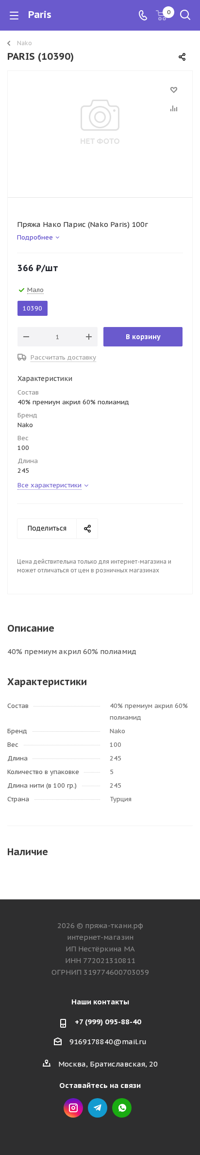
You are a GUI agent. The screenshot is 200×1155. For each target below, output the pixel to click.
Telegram (97, 1108)
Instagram (73, 1108)
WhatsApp (122, 1108)
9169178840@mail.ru (108, 1041)
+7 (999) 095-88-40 (108, 1021)
